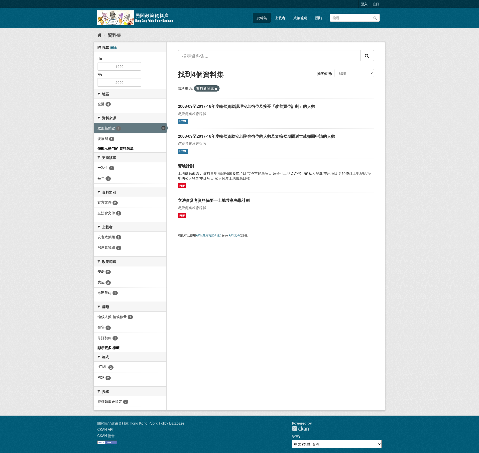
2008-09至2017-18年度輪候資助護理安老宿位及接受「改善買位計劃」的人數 (246, 106)
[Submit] (375, 17)
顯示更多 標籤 (109, 347)
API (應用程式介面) (208, 235)
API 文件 (234, 235)
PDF (182, 185)
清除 (113, 47)
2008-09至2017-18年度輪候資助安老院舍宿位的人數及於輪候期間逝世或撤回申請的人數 (256, 136)
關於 (318, 17)
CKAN (300, 428)
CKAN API (105, 429)
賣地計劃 (186, 166)
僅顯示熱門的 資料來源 (115, 148)
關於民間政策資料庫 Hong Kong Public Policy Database (140, 423)
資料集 (261, 17)
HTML (183, 121)
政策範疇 (300, 17)
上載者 (280, 17)
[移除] (216, 89)
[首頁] (99, 34)
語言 (295, 436)
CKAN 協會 (106, 435)
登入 (364, 3)
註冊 (376, 3)
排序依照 (324, 73)
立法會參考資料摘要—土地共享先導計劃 (214, 200)
